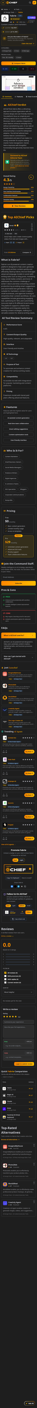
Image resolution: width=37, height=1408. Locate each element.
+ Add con (29, 1053)
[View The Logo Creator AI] (5, 721)
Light (21, 860)
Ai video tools (8, 233)
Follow (29, 912)
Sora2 (12, 225)
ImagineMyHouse (14, 673)
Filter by (6, 968)
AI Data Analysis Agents (14, 741)
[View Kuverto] (5, 803)
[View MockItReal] (5, 698)
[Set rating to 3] (10, 1016)
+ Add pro (29, 1041)
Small (28, 906)
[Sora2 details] (6, 225)
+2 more (18, 57)
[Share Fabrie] (23, 69)
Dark (15, 860)
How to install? (27, 878)
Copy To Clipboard (13, 878)
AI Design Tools (6, 51)
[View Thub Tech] (5, 759)
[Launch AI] (34, 2)
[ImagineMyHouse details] (5, 1147)
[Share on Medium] (22, 886)
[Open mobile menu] (3, 2)
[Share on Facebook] (12, 886)
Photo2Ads (12, 685)
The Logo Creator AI (15, 720)
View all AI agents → (8, 844)
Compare (26, 252)
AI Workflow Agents (13, 785)
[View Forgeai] (5, 825)
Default (22, 906)
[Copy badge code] (25, 886)
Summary (8, 97)
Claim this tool (27, 43)
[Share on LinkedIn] (18, 886)
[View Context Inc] (5, 738)
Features (20, 97)
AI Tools (16, 51)
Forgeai (10, 825)
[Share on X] (15, 886)
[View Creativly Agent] (5, 709)
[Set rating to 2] (7, 1016)
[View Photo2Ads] (5, 686)
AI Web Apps (25, 51)
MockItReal (12, 697)
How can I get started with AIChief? (15, 657)
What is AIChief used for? (14, 635)
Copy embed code (20, 919)
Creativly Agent (13, 709)
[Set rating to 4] (13, 1016)
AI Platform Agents (13, 763)
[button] (18, 583)
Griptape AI (12, 781)
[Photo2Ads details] (5, 1166)
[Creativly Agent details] (5, 1203)
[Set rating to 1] (4, 1016)
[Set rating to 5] (15, 1016)
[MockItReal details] (5, 1184)
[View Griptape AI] (5, 781)
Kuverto (11, 803)
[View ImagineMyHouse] (5, 674)
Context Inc (12, 738)
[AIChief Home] (11, 2)
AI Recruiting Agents (13, 807)
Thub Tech (11, 759)
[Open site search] (30, 2)
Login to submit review (24, 1064)
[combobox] (18, 992)
